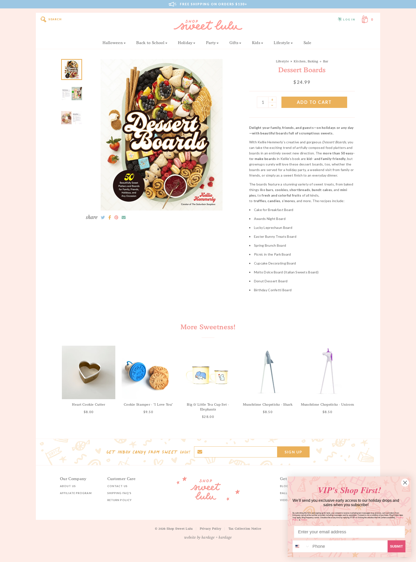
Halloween (113, 42)
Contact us (117, 486)
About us (68, 486)
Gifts (234, 42)
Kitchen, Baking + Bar (311, 61)
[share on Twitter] (103, 217)
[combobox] (301, 546)
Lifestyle (282, 42)
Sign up (293, 452)
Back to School (150, 42)
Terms (304, 520)
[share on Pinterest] (116, 217)
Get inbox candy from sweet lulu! (148, 452)
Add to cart (314, 102)
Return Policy (119, 500)
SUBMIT (396, 546)
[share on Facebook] (109, 217)
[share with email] (124, 217)
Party (211, 42)
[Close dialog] (405, 482)
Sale (308, 42)
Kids (256, 42)
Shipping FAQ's (119, 493)
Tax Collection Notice (244, 528)
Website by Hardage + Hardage (208, 537)
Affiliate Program (76, 493)
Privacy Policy (210, 528)
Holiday (185, 42)
